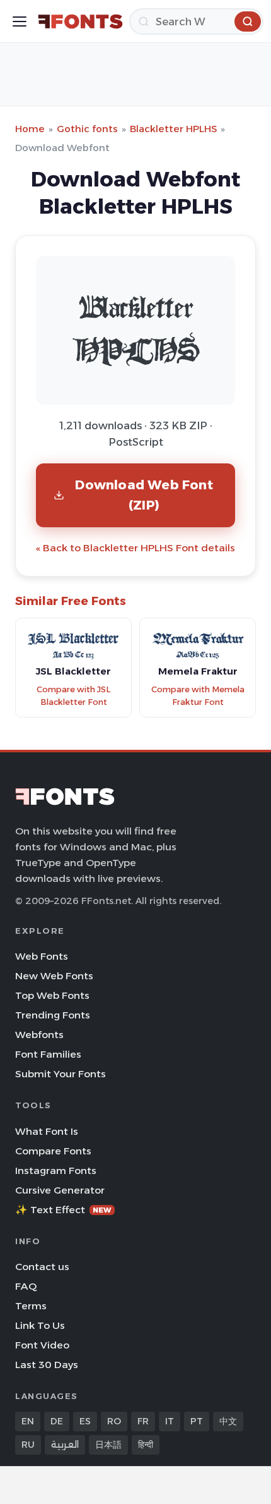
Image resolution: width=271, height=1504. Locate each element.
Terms (31, 1306)
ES (85, 1421)
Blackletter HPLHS (173, 129)
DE (56, 1421)
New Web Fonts (54, 976)
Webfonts (39, 1035)
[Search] (247, 21)
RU (28, 1444)
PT (196, 1421)
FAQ (26, 1286)
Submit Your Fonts (60, 1074)
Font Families (48, 1054)
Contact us (42, 1267)
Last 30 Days (46, 1365)
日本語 (108, 1444)
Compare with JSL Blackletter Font (73, 696)
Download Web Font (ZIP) (143, 495)
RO (114, 1421)
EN (27, 1421)
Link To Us (40, 1325)
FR (143, 1421)
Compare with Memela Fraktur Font (198, 696)
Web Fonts (41, 956)
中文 (228, 1421)
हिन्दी (145, 1444)
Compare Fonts (53, 1151)
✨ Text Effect (63, 1210)
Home (30, 129)
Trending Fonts (52, 1015)
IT (169, 1421)
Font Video (42, 1345)
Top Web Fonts (52, 995)
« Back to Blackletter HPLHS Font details (135, 548)
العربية (65, 1444)
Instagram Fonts (55, 1171)
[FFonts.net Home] (80, 21)
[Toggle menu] (20, 21)
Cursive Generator (60, 1190)
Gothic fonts (87, 129)
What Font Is (46, 1131)
